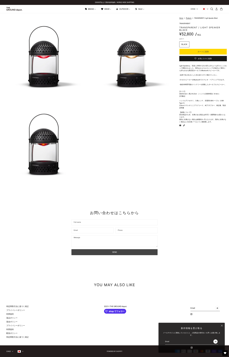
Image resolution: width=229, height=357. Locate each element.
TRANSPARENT (184, 23)
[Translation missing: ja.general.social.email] (180, 125)
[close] (222, 325)
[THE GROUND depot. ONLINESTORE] (14, 9)
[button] (183, 125)
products (188, 18)
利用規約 (10, 314)
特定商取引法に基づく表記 (17, 306)
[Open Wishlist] (225, 353)
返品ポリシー (11, 318)
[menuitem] (90, 9)
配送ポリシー (11, 333)
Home (181, 18)
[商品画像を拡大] (43, 56)
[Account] (216, 9)
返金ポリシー (11, 322)
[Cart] (221, 9)
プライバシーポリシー (15, 310)
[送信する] (215, 341)
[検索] (211, 9)
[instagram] (191, 347)
